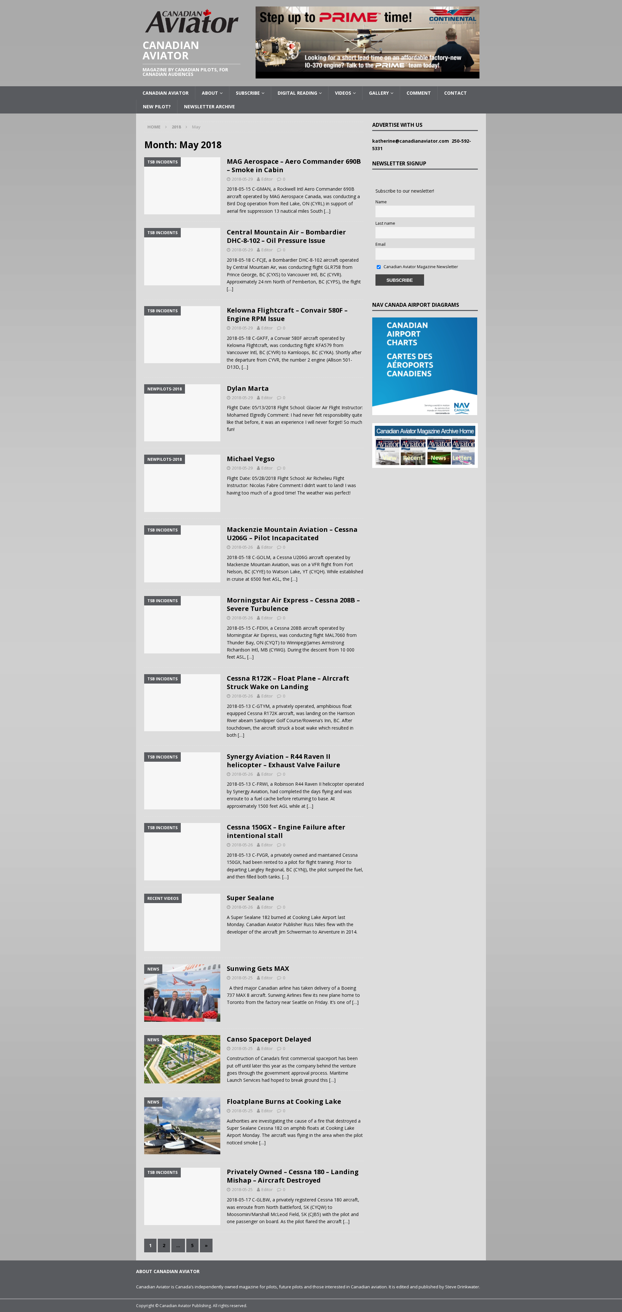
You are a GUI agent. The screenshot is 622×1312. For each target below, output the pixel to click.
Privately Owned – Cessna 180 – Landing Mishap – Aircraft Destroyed (293, 1176)
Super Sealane (250, 897)
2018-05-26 (242, 547)
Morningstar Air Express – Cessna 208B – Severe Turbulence (293, 604)
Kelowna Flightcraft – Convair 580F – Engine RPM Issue (287, 314)
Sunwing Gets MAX (258, 968)
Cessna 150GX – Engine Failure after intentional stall (286, 831)
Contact (455, 93)
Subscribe (248, 93)
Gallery (379, 93)
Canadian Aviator (166, 93)
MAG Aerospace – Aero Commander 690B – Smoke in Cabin (294, 165)
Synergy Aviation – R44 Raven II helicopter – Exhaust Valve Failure (283, 760)
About (210, 93)
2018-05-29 (242, 179)
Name (381, 202)
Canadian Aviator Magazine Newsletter (420, 266)
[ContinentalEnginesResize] (367, 75)
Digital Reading (297, 93)
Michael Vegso (251, 458)
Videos (343, 93)
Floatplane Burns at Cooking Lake (284, 1101)
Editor (267, 179)
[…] (327, 211)
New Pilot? (157, 106)
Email (380, 244)
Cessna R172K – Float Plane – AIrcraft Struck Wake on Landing (288, 682)
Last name (385, 223)
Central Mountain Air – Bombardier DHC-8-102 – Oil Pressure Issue (286, 236)
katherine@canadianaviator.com (412, 141)
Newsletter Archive (209, 106)
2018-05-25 (242, 978)
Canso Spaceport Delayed (269, 1039)
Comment (419, 93)
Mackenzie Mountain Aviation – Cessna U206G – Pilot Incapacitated (292, 533)
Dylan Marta (248, 388)
